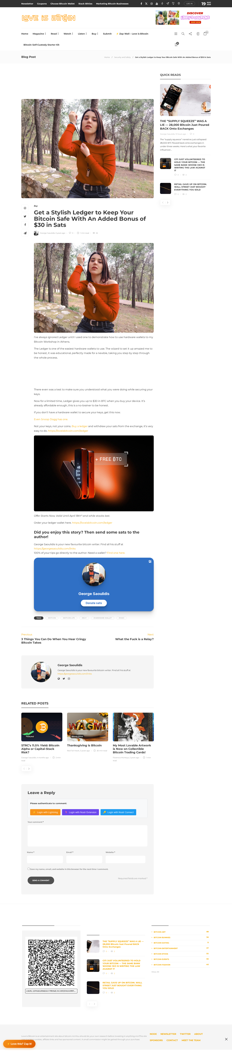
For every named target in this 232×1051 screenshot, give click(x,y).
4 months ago (43, 757)
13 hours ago (180, 134)
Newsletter (27, 3)
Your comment (36, 822)
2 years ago (134, 757)
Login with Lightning (45, 812)
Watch (67, 33)
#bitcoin (52, 618)
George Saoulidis (47, 233)
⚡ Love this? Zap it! (19, 1043)
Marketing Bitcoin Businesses (112, 3)
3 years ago (60, 233)
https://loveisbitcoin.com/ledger (68, 430)
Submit (107, 33)
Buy (94, 33)
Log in (189, 4)
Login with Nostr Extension (80, 812)
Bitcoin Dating (181, 942)
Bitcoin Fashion (181, 964)
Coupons (42, 3)
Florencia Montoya (121, 757)
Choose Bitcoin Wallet (63, 3)
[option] (42, 737)
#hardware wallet (103, 618)
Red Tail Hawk (73, 751)
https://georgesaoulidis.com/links (55, 548)
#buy (84, 618)
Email (69, 852)
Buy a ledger (80, 426)
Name (30, 852)
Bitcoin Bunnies (181, 937)
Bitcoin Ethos (77, 736)
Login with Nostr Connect (118, 812)
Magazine (38, 33)
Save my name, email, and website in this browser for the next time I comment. (69, 869)
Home (24, 33)
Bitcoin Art (121, 736)
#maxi (121, 618)
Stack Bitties (85, 3)
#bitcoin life (69, 618)
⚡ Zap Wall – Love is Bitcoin (132, 33)
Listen (81, 33)
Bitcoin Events (181, 959)
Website (110, 852)
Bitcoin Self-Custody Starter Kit (41, 44)
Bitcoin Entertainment (181, 948)
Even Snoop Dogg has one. (51, 419)
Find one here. (116, 552)
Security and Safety (122, 57)
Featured (30, 736)
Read (54, 33)
